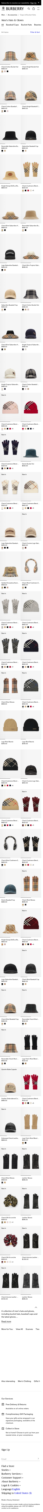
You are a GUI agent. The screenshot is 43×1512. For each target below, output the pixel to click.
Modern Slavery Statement (10, 1500)
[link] (3, 15)
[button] (33, 3)
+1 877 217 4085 (27, 1506)
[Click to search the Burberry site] (28, 8)
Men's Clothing (24, 1381)
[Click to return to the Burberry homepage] (15, 9)
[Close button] (38, 2)
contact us (4, 1508)
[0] (33, 8)
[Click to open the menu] (38, 8)
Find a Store (7, 1466)
